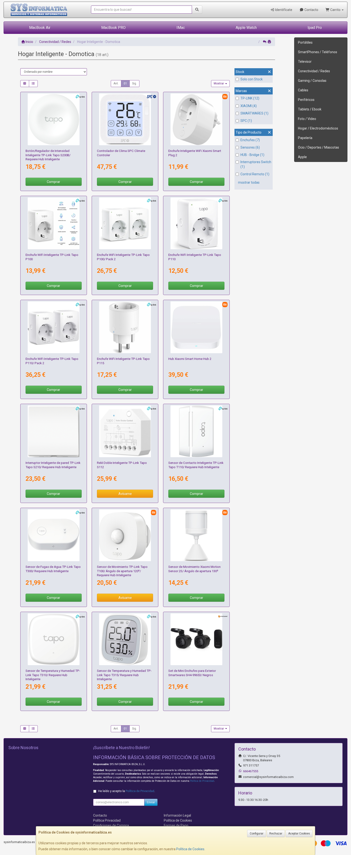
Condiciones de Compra (111, 825)
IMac (180, 27)
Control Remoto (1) (254, 174)
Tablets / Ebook (309, 109)
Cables (303, 90)
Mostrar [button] (219, 83)
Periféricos (306, 100)
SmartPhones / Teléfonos (317, 52)
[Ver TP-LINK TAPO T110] (196, 431)
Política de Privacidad (202, 781)
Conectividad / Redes (314, 71)
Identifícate (283, 10)
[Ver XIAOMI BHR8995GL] (196, 535)
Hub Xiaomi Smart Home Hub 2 (189, 359)
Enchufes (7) (250, 140)
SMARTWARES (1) (254, 113)
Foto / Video (307, 119)
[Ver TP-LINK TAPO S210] (53, 431)
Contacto (311, 10)
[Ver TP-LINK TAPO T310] (53, 639)
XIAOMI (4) (248, 106)
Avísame (125, 494)
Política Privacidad (107, 820)
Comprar (53, 182)
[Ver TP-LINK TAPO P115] (125, 327)
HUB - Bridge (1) (252, 155)
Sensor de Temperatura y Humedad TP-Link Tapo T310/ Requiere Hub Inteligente (53, 675)
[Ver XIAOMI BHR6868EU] (196, 119)
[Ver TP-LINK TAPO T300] (53, 535)
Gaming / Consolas (312, 81)
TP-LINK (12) (249, 98)
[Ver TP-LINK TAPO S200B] (53, 119)
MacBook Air (39, 27)
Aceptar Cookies (299, 833)
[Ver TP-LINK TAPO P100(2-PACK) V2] (125, 223)
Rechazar (275, 833)
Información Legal (177, 815)
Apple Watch (246, 27)
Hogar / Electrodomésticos (318, 128)
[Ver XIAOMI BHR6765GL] (196, 327)
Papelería (305, 138)
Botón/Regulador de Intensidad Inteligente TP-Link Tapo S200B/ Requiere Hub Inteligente (48, 155)
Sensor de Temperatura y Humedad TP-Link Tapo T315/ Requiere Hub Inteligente (124, 675)
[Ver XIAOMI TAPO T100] (125, 535)
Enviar (151, 802)
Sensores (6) (250, 147)
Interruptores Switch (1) (255, 164)
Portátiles (305, 42)
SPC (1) (246, 121)
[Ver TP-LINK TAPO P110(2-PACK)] (53, 327)
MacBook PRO (113, 27)
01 (125, 83)
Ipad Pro (315, 27)
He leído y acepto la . (126, 791)
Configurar (256, 833)
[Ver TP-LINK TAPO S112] (125, 431)
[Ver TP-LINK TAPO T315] (125, 639)
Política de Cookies (190, 849)
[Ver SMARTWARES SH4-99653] (196, 639)
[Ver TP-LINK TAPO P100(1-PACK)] (53, 223)
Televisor (305, 61)
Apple (302, 157)
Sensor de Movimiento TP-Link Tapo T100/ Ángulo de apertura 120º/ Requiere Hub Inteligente (122, 571)
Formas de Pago (176, 825)
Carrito (335, 10)
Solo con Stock (251, 79)
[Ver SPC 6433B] (125, 119)
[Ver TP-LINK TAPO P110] (196, 223)
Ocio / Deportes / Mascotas (318, 147)
